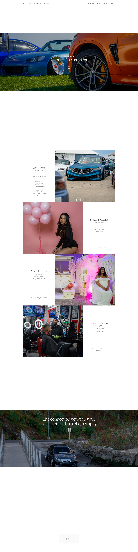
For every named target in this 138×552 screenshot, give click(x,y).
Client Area (91, 3)
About (30, 3)
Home (24, 3)
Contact (112, 3)
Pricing (105, 3)
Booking (46, 3)
